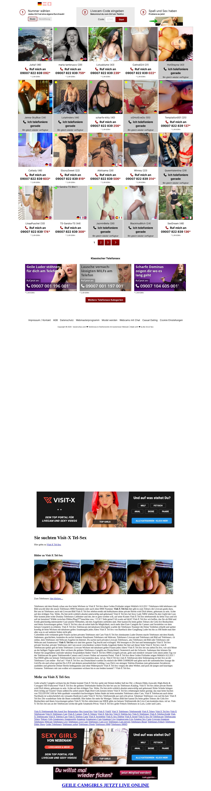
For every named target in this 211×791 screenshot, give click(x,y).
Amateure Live (109, 719)
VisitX (108, 711)
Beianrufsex (73, 711)
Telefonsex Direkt (87, 724)
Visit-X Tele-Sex (105, 714)
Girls (50, 719)
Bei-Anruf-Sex (86, 711)
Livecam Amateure (160, 719)
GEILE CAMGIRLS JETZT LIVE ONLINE (105, 785)
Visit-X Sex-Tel (145, 716)
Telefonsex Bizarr (139, 722)
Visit (95, 711)
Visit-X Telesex (90, 714)
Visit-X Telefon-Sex (122, 714)
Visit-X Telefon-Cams (78, 716)
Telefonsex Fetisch (156, 722)
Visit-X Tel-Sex (54, 544)
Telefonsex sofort (70, 724)
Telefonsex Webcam (43, 722)
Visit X (115, 711)
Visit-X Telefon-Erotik (160, 714)
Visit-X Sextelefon (97, 716)
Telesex (44, 719)
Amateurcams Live (124, 719)
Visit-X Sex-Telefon (115, 716)
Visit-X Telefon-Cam (58, 716)
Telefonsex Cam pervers (119, 722)
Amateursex (58, 719)
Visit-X (101, 711)
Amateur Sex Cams (142, 719)
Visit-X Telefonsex (140, 714)
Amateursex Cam (94, 719)
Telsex (37, 719)
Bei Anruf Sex (60, 711)
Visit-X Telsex (148, 711)
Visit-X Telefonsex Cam (56, 714)
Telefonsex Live (60, 722)
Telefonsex (124, 711)
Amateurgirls (70, 719)
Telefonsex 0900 (103, 724)
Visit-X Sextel (131, 716)
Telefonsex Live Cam (78, 722)
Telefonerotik (135, 711)
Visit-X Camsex (75, 714)
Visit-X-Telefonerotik (44, 711)
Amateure (81, 719)
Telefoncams (170, 716)
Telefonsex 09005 (119, 724)
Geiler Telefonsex (54, 724)
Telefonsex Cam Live (98, 722)
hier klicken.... (56, 598)
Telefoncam (158, 716)
